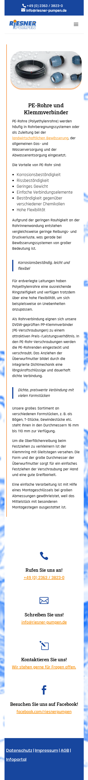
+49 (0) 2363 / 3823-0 (44, 578)
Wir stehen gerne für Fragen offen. (44, 667)
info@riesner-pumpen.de (44, 622)
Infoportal (16, 759)
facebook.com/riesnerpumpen (44, 712)
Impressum (46, 750)
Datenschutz (19, 750)
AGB (65, 750)
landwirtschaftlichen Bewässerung (40, 138)
